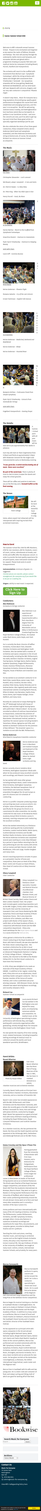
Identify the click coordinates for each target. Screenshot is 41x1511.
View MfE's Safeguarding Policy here (14, 1484)
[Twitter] (8, 3)
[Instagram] (12, 3)
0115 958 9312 (8, 1477)
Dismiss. (34, 1508)
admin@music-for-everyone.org (15, 1479)
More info (16, 1509)
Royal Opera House (27, 930)
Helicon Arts (24, 933)
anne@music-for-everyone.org (14, 576)
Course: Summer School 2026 (14, 36)
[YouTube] (16, 3)
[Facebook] (4, 3)
